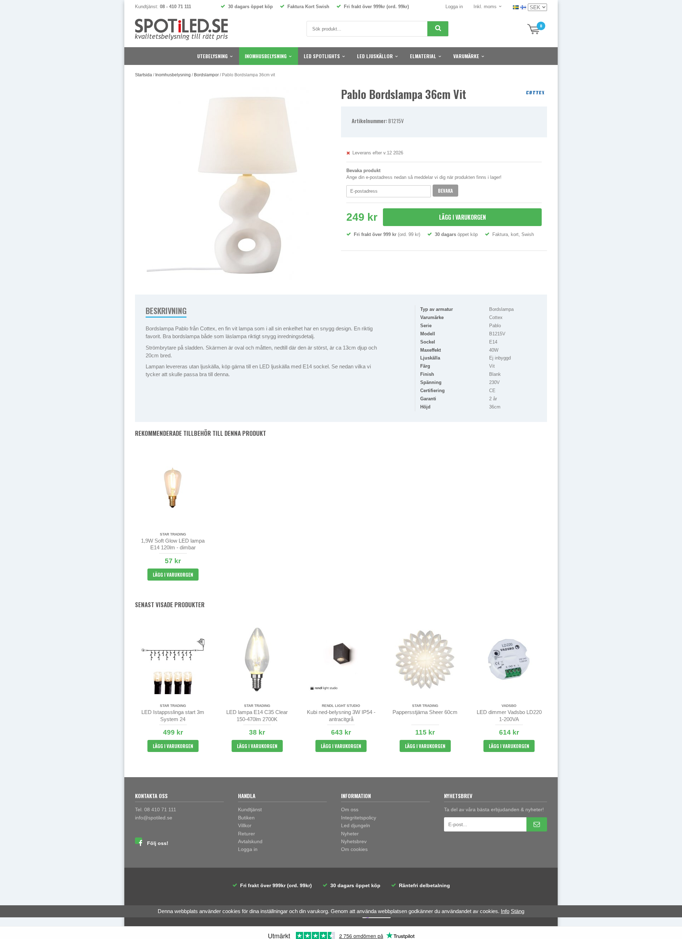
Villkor (244, 825)
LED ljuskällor (375, 56)
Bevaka (445, 190)
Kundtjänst (250, 809)
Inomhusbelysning (266, 56)
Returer (246, 833)
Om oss (349, 809)
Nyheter (350, 833)
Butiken (246, 817)
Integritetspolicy (358, 817)
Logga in (454, 6)
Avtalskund (250, 841)
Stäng (517, 911)
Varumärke (466, 56)
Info (505, 911)
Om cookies (354, 849)
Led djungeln (355, 825)
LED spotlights (322, 56)
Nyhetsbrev (354, 841)
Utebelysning (212, 56)
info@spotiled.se (153, 817)
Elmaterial (423, 56)
